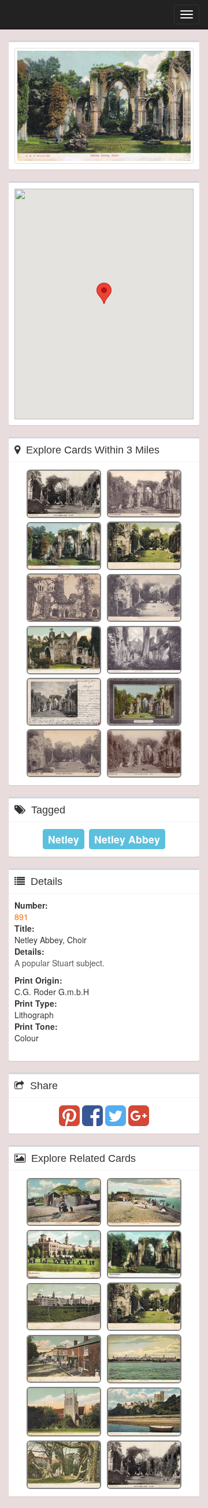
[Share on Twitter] (116, 1121)
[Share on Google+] (138, 1121)
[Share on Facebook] (93, 1121)
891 (21, 916)
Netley (63, 839)
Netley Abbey (127, 839)
